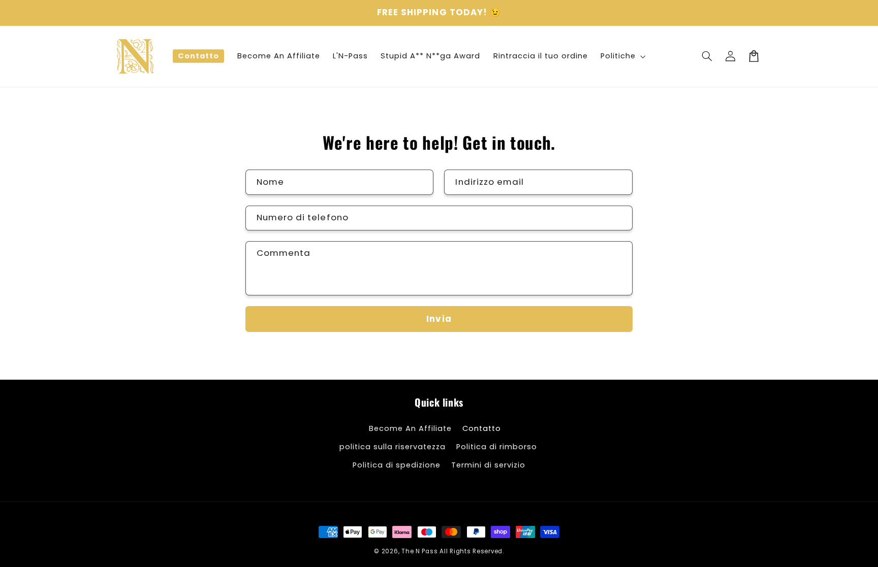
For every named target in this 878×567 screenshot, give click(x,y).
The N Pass (419, 551)
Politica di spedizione (397, 465)
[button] (706, 56)
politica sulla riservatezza (392, 447)
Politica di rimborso (496, 447)
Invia (438, 319)
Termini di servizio (488, 465)
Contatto (481, 428)
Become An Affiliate (410, 428)
